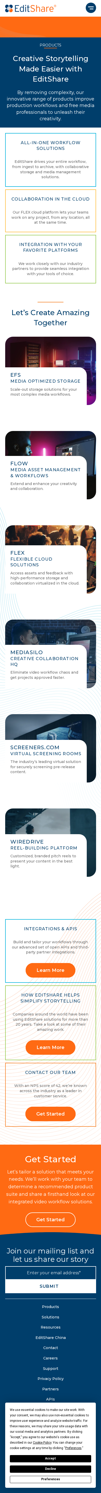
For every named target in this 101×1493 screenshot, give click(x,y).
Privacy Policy (51, 1378)
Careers (50, 1358)
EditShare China (50, 1337)
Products (50, 1306)
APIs (50, 1399)
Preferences (50, 1479)
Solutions (50, 1317)
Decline (50, 1469)
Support (50, 1368)
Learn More (50, 970)
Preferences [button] (73, 1448)
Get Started (50, 1114)
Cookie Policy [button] (42, 1442)
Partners (50, 1389)
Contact (50, 1347)
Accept (50, 1458)
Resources (51, 1327)
